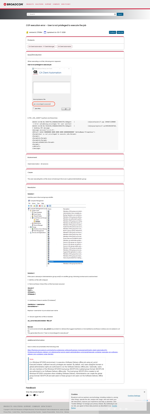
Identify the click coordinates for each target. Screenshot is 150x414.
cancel (115, 14)
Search (120, 14)
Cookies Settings (134, 395)
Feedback (112, 32)
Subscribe (120, 32)
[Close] (144, 392)
